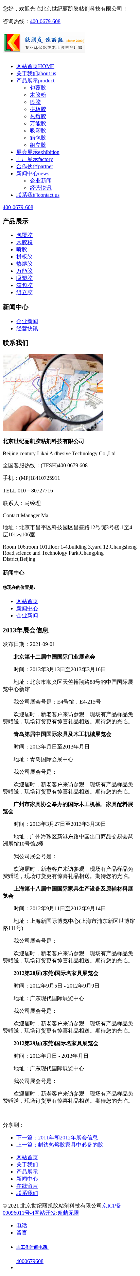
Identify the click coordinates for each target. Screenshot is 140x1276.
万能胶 (38, 123)
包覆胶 (38, 88)
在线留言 (27, 1186)
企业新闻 (41, 181)
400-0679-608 (45, 21)
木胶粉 (38, 95)
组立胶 (38, 145)
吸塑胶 (38, 130)
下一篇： (57, 1137)
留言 (21, 1232)
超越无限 (68, 1213)
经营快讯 (41, 188)
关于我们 (27, 1164)
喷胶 (35, 102)
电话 (21, 1225)
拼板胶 (38, 109)
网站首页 (27, 601)
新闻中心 (27, 608)
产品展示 (27, 1172)
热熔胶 (38, 116)
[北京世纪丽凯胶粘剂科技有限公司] (70, 44)
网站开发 (45, 1213)
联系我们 (27, 1193)
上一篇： (59, 1145)
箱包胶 (38, 138)
